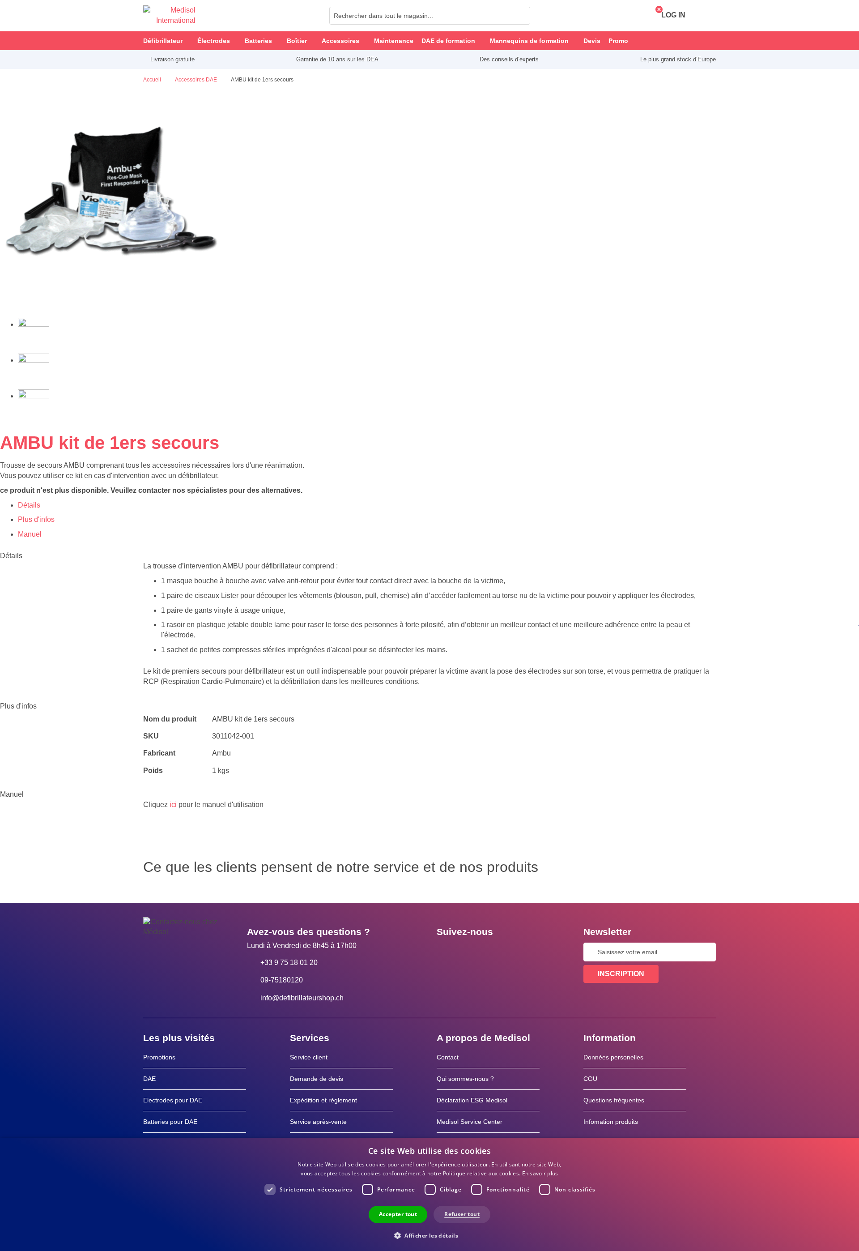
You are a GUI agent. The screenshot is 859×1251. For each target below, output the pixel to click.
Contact (448, 1057)
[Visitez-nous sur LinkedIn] (472, 952)
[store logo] (169, 15)
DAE (149, 1078)
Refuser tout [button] (462, 1214)
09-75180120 (281, 980)
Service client (308, 1057)
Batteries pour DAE (170, 1121)
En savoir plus (540, 1173)
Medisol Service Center (469, 1121)
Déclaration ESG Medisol (472, 1100)
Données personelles (613, 1057)
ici (173, 804)
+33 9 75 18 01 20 (289, 962)
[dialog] (429, 1194)
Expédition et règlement (323, 1100)
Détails (29, 505)
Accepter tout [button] (398, 1214)
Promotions (159, 1057)
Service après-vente (318, 1121)
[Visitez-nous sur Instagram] (498, 952)
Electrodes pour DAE (172, 1100)
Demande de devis (316, 1078)
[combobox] (429, 16)
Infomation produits (610, 1121)
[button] (429, 1235)
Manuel (30, 534)
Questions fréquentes (613, 1100)
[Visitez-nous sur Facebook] (446, 952)
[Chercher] (521, 15)
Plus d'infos (36, 519)
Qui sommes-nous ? (465, 1078)
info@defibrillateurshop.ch (302, 998)
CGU (590, 1078)
